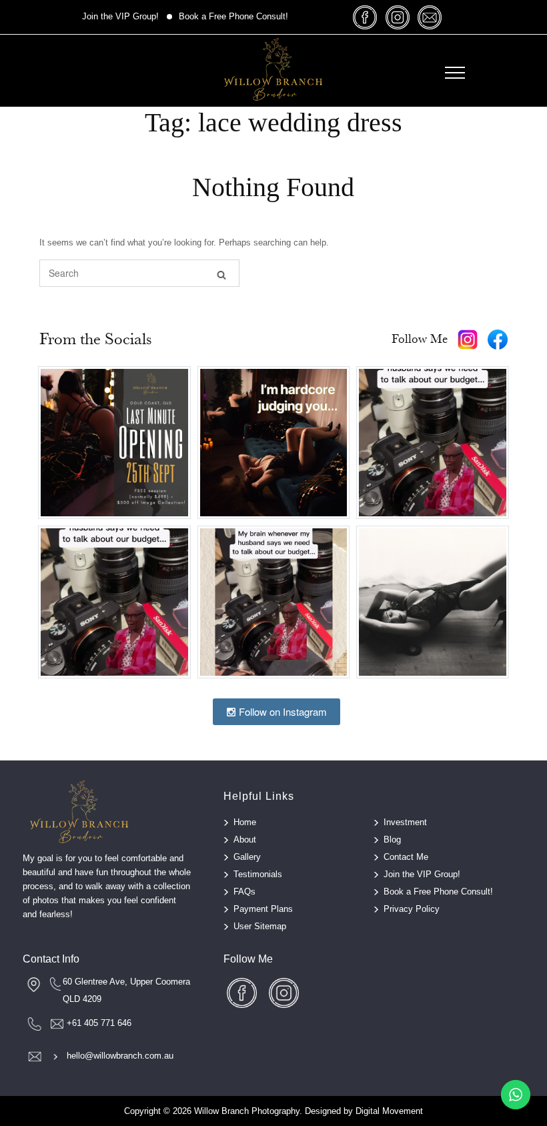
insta (397, 17)
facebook (365, 17)
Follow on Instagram (281, 711)
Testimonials (257, 874)
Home (244, 822)
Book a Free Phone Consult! (233, 16)
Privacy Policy (412, 909)
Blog (392, 839)
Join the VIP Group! (120, 16)
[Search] (221, 273)
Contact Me (406, 857)
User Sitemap (259, 926)
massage (429, 17)
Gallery (247, 857)
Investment (405, 822)
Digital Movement (389, 1111)
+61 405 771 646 (99, 1023)
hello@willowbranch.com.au (120, 1056)
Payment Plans (263, 909)
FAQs (244, 892)
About (244, 839)
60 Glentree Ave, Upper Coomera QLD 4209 (126, 990)
